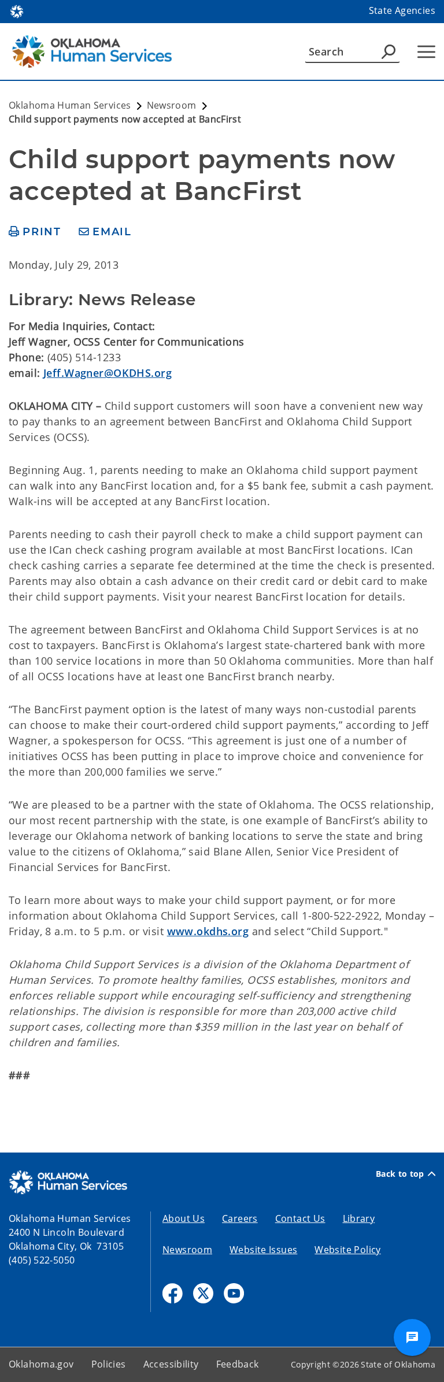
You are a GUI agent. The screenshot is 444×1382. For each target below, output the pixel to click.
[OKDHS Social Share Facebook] (172, 1293)
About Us (183, 1218)
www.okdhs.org (208, 931)
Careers (240, 1218)
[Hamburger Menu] (426, 52)
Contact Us (300, 1218)
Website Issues (263, 1249)
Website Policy (347, 1249)
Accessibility (171, 1364)
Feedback (237, 1364)
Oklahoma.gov (41, 1364)
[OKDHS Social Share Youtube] (234, 1293)
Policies (108, 1364)
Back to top (400, 1174)
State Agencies (402, 10)
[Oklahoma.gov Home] (17, 10)
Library (359, 1218)
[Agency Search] (388, 51)
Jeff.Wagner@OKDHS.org (107, 373)
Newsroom (187, 1249)
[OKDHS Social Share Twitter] (203, 1293)
